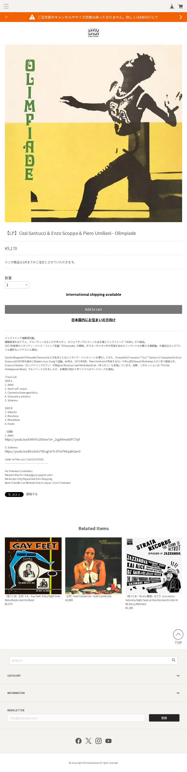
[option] (93, 133)
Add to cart (93, 309)
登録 (164, 718)
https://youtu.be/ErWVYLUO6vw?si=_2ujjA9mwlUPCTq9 (42, 439)
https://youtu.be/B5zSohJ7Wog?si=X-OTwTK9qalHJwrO (43, 451)
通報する (32, 494)
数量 (8, 277)
